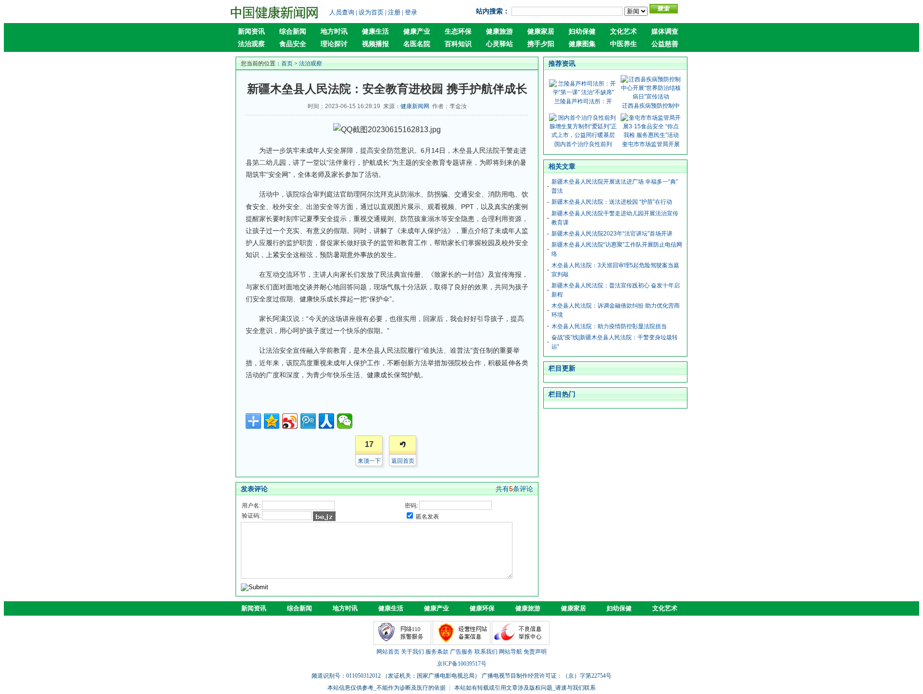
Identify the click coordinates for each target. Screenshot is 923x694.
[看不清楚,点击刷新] (324, 516)
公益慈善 (664, 44)
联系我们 (486, 651)
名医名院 (416, 44)
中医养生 (623, 44)
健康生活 (375, 31)
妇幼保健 (582, 31)
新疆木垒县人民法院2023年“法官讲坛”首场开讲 (612, 233)
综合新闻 (292, 31)
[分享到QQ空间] (271, 421)
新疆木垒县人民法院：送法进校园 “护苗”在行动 (611, 201)
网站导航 (510, 651)
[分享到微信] (344, 421)
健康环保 (482, 608)
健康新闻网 (414, 106)
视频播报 (375, 44)
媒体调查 (664, 31)
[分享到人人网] (326, 421)
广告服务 (461, 651)
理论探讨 (334, 44)
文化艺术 (623, 31)
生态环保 (458, 31)
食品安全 (292, 44)
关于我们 (412, 651)
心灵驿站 (499, 44)
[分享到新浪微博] (290, 421)
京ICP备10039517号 (461, 663)
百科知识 (458, 44)
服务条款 (437, 651)
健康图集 (582, 44)
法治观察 (251, 44)
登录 (411, 12)
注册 (394, 12)
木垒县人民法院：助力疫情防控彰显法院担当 (609, 326)
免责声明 (535, 651)
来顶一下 (369, 461)
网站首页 (387, 651)
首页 (287, 63)
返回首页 (402, 461)
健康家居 (540, 31)
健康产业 (416, 31)
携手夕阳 (540, 44)
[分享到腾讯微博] (308, 421)
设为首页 (371, 12)
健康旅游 (499, 31)
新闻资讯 (251, 31)
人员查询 (341, 12)
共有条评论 (514, 489)
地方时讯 (334, 31)
